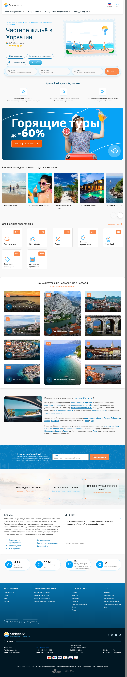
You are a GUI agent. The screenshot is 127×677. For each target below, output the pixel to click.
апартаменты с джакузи (63, 410)
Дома (6, 595)
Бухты (74, 607)
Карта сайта (87, 666)
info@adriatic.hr (42, 648)
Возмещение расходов (42, 598)
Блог (105, 607)
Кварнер (75, 595)
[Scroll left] (113, 215)
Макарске (55, 420)
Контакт (10, 641)
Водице (56, 428)
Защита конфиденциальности (66, 666)
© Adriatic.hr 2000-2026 (25, 666)
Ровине (47, 420)
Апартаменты (9, 592)
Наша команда (109, 598)
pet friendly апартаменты (81, 407)
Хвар (87, 420)
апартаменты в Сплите (93, 418)
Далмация (75, 598)
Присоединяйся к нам (111, 601)
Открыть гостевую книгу (74, 543)
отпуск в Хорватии (83, 398)
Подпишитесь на (99, 457)
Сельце (58, 431)
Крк (92, 420)
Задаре (107, 418)
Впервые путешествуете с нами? (102, 489)
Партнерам (14, 622)
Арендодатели (32, 622)
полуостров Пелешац (75, 428)
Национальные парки (79, 604)
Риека (65, 431)
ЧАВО (79, 666)
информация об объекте (112, 604)
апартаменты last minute (81, 405)
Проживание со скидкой (42, 592)
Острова (75, 601)
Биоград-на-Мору (111, 426)
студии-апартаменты (53, 413)
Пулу (95, 431)
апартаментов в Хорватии (81, 402)
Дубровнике (115, 418)
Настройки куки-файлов (100, 666)
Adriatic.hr (107, 592)
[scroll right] (120, 215)
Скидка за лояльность (41, 595)
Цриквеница (49, 431)
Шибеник (48, 428)
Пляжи (74, 610)
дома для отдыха (99, 410)
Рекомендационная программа (44, 601)
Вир (61, 428)
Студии (6, 601)
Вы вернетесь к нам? (66, 489)
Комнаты (7, 598)
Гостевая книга (109, 595)
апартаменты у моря (52, 405)
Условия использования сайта (45, 666)
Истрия (74, 592)
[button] (21, 71)
